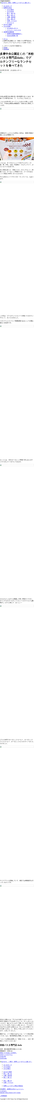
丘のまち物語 (7, 24)
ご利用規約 (3, 1096)
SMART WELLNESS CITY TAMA (10, 1092)
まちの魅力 (10, 9)
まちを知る (10, 11)
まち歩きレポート (12, 28)
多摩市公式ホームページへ (15, 1089)
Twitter (5, 47)
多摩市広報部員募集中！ (14, 34)
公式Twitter (3, 1058)
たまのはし (3, 1091)
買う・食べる (11, 13)
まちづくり (10, 22)
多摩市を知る (7, 8)
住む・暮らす (11, 19)
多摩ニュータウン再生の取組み (13, 1086)
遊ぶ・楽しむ (11, 15)
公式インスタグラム (6, 1054)
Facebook (6, 49)
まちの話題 (6, 26)
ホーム (5, 39)
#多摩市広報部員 (8, 32)
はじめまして (7, 6)
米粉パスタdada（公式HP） (8, 1053)
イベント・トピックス (14, 30)
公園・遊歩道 (11, 17)
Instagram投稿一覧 (12, 35)
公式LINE (3, 1056)
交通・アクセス (12, 21)
